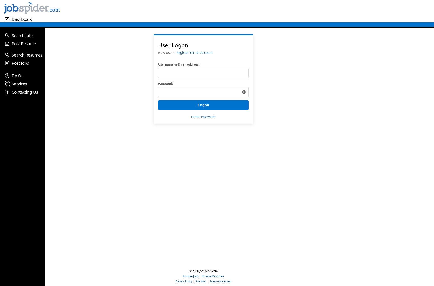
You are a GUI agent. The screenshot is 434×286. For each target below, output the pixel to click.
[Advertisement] (247, 11)
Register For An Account (194, 52)
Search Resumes (27, 55)
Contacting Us (25, 92)
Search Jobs (22, 35)
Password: (165, 84)
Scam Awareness (221, 281)
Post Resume (24, 43)
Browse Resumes (213, 276)
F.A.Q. (17, 75)
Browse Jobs (191, 276)
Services (19, 84)
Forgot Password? (203, 117)
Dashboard (22, 19)
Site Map (201, 281)
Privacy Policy (183, 281)
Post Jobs (20, 63)
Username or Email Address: (178, 64)
